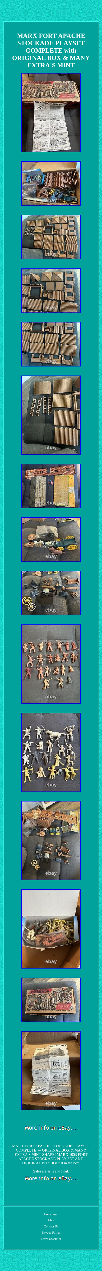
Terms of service (51, 1239)
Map (51, 1220)
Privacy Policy (51, 1232)
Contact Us (51, 1226)
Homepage (51, 1214)
